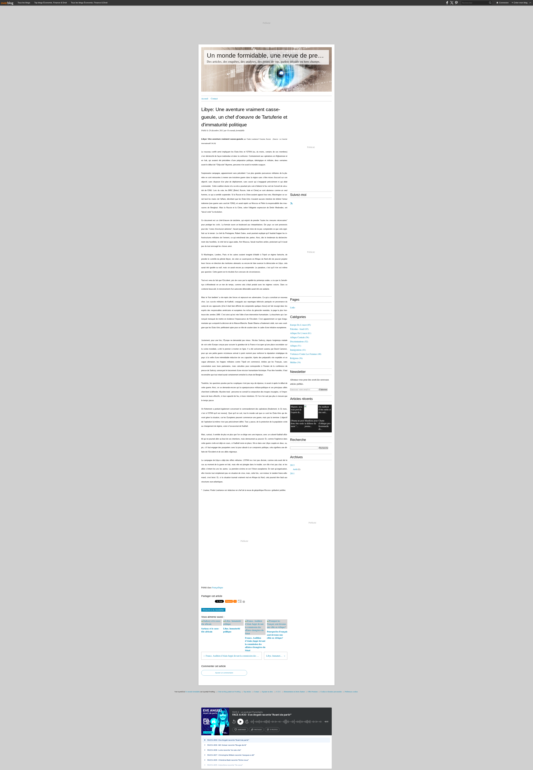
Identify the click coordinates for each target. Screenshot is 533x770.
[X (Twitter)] (451, 2)
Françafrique (217, 587)
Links (292, 307)
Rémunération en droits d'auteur (294, 691)
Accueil (204, 98)
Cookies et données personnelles (331, 691)
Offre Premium (313, 691)
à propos (273, 729)
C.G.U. (278, 691)
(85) (300, 324)
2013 (292, 464)
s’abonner (242, 729)
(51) (295, 345)
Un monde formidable (192, 691)
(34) (295, 362)
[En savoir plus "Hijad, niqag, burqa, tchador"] (311, 412)
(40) (305, 353)
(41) (298, 349)
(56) (299, 337)
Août (295, 469)
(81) (300, 333)
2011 (292, 473)
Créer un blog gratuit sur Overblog (229, 691)
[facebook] (447, 2)
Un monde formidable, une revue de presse (266, 55)
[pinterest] (456, 2)
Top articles (247, 691)
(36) (296, 358)
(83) (299, 328)
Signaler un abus (267, 691)
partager (258, 729)
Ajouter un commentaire (224, 673)
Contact (214, 98)
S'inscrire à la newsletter (213, 610)
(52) (299, 341)
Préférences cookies (351, 691)
